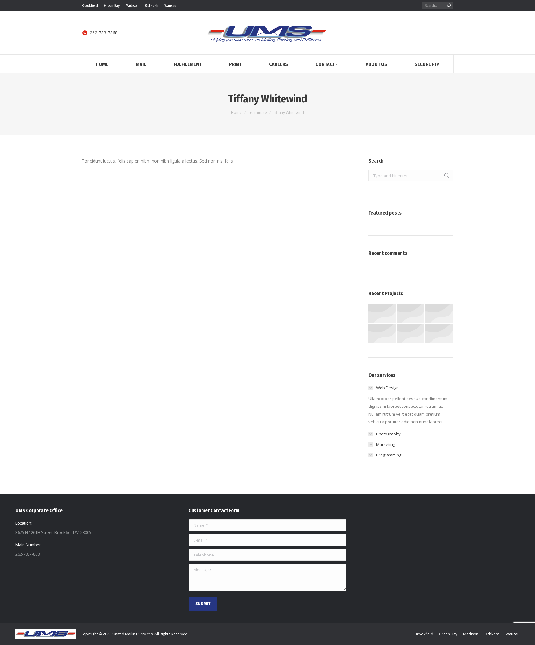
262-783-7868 (104, 33)
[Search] (449, 5)
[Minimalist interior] (439, 314)
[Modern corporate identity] (382, 314)
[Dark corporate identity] (411, 334)
